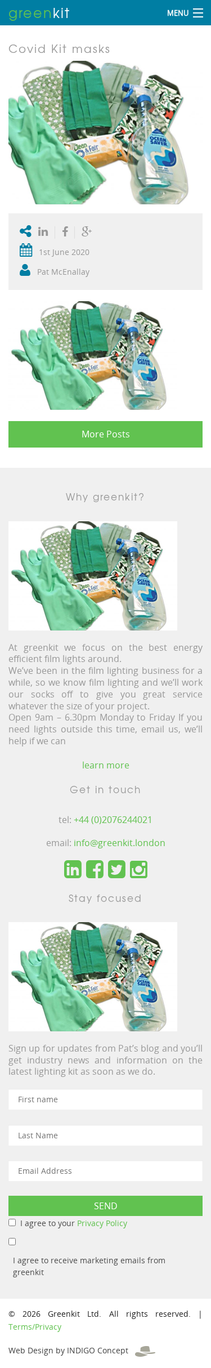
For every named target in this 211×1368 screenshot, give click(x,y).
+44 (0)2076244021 (113, 819)
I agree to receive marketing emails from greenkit (89, 1266)
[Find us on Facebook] (95, 870)
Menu (177, 13)
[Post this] (45, 232)
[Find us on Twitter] (116, 870)
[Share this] (65, 232)
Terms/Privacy (34, 1326)
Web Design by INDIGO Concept (71, 1350)
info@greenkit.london (119, 843)
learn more (105, 765)
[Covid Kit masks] (105, 131)
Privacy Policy (102, 1223)
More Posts (106, 434)
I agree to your (73, 1223)
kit (39, 12)
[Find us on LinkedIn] (73, 870)
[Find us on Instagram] (138, 870)
